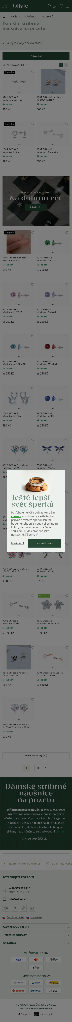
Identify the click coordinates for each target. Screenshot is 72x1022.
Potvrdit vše (44, 543)
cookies (16, 516)
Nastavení (17, 543)
